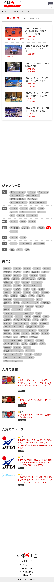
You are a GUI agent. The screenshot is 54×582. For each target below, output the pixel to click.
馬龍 (25, 275)
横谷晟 (6, 309)
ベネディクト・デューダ (12, 354)
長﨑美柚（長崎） (28, 279)
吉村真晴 (25, 282)
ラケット (14, 237)
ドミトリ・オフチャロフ (32, 285)
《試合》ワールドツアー (27, 39)
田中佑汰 (7, 292)
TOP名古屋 (32, 199)
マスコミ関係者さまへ (27, 572)
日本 (27, 250)
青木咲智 (7, 347)
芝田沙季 (17, 285)
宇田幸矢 (7, 275)
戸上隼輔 (17, 272)
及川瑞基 (7, 285)
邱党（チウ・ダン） (21, 323)
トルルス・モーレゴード (12, 340)
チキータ (24, 208)
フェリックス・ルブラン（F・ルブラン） (18, 357)
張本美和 (47, 268)
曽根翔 (27, 316)
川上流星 (7, 323)
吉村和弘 (17, 292)
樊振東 (42, 275)
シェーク (25, 228)
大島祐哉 (27, 292)
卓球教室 (32, 221)
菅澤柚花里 (44, 323)
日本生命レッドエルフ (18, 202)
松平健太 (45, 292)
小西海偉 (7, 337)
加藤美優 (14, 296)
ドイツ (19, 250)
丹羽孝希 (17, 275)
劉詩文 (36, 292)
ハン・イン (30, 351)
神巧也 (39, 299)
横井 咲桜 (7, 299)
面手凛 (44, 320)
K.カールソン (43, 330)
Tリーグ (13, 243)
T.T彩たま (31, 192)
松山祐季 (28, 354)
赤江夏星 (39, 306)
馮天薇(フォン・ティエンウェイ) (23, 330)
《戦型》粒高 (10, 39)
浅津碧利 (38, 354)
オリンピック (32, 215)
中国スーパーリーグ (27, 212)
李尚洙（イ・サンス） (22, 320)
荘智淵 (34, 323)
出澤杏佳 (7, 333)
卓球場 (23, 221)
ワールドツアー (25, 243)
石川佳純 (37, 268)
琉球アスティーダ (33, 195)
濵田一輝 (37, 316)
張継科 (27, 309)
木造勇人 (17, 289)
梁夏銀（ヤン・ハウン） (12, 361)
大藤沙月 (45, 272)
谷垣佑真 (34, 337)
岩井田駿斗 (29, 340)
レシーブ (14, 212)
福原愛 (42, 344)
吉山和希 (7, 320)
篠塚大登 (41, 279)
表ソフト (14, 231)
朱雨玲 (31, 296)
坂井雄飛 (35, 333)
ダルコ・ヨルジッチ (11, 344)
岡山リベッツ (43, 192)
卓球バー (14, 221)
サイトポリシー (27, 568)
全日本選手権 (39, 243)
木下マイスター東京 (18, 192)
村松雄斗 (7, 289)
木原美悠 (34, 275)
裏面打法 (41, 212)
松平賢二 (24, 337)
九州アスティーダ (17, 195)
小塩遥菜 (40, 296)
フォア (41, 208)
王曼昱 (41, 289)
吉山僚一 (7, 303)
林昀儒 (35, 320)
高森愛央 (17, 347)
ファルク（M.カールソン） (13, 327)
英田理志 (27, 347)
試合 (12, 215)
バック (32, 208)
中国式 (41, 228)
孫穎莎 (26, 289)
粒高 (48, 228)
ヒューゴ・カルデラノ (30, 303)
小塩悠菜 (25, 333)
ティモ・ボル (36, 282)
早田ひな (27, 268)
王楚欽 (38, 313)
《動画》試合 (30, 36)
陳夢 (5, 296)
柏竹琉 (16, 333)
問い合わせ (27, 575)
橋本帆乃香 (8, 282)
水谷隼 (26, 272)
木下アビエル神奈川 (18, 199)
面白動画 (20, 215)
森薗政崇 (15, 279)
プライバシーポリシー (27, 565)
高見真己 (39, 340)
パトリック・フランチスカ (23, 299)
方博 (15, 337)
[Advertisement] (27, 151)
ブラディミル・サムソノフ (13, 306)
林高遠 (16, 303)
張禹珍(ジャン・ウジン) (35, 327)
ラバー (23, 237)
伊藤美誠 (17, 268)
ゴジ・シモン (17, 309)
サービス (14, 208)
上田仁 (23, 296)
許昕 (17, 282)
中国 (12, 250)
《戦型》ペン (30, 83)
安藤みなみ (8, 316)
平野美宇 (7, 272)
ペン (33, 228)
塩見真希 (29, 306)
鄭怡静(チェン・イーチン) (13, 351)
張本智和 (7, 268)
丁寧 (33, 289)
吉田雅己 (45, 333)
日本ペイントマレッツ (38, 202)
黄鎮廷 (46, 316)
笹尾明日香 (45, 303)
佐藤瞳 (6, 279)
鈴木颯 (24, 344)
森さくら (19, 316)
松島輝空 (35, 272)
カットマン (15, 228)
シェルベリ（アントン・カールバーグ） (18, 313)
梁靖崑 (6, 330)
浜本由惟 (33, 344)
